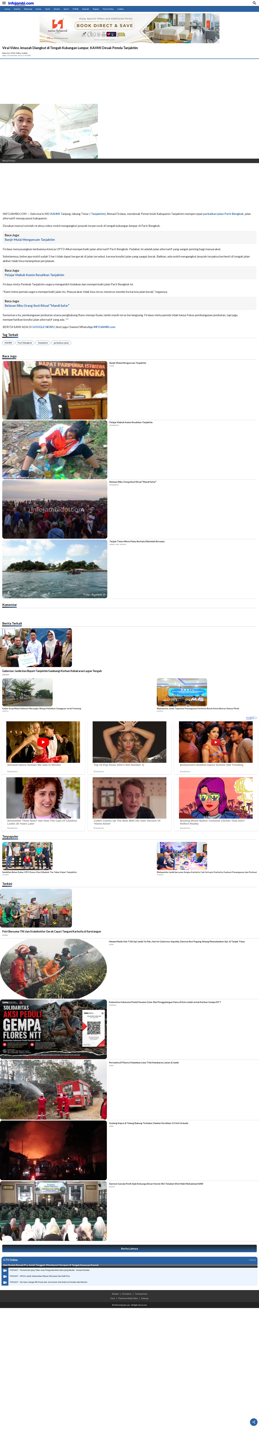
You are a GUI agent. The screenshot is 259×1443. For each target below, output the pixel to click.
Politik (76, 9)
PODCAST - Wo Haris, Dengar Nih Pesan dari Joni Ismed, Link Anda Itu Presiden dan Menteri (48, 1282)
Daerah (85, 9)
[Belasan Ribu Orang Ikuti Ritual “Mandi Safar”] (54, 509)
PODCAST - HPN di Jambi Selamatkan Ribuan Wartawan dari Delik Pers (40, 1276)
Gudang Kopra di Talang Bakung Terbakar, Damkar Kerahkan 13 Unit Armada (148, 1123)
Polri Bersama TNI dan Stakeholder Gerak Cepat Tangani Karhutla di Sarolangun (51, 931)
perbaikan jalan (61, 342)
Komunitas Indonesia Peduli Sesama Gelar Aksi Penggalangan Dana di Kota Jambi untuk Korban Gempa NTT (165, 1002)
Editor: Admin (22, 53)
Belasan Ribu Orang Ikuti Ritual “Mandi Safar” (37, 305)
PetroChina (108, 9)
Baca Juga (9, 356)
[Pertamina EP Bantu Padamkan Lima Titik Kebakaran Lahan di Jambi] (53, 1090)
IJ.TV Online (10, 1260)
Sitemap (145, 1298)
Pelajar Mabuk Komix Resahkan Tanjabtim (34, 275)
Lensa (7, 9)
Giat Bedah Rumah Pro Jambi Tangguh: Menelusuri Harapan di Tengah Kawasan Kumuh (51, 1264)
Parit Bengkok (25, 342)
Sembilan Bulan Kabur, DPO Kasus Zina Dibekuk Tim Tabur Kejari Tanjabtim (39, 872)
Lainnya (252, 1260)
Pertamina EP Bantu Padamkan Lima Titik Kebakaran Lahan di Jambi (144, 1062)
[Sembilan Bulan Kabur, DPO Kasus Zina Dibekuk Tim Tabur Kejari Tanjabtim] (78, 856)
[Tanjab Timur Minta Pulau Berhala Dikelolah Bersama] (54, 569)
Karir (112, 1298)
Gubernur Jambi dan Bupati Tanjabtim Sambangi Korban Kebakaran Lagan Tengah (52, 671)
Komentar (9, 604)
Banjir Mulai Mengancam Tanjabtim (30, 239)
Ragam (96, 9)
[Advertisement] (129, 81)
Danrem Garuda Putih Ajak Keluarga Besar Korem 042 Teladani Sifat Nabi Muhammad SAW (156, 1183)
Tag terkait (10, 335)
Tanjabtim (43, 342)
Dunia (38, 9)
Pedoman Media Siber (128, 1298)
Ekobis (57, 9)
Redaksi (115, 1294)
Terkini (7, 883)
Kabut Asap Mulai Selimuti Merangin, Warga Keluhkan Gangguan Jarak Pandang (41, 708)
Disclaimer (126, 1294)
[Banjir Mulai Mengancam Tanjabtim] (54, 390)
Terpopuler (10, 836)
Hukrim (17, 9)
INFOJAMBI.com (104, 327)
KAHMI (8, 342)
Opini (47, 9)
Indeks (120, 9)
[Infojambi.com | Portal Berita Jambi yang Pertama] (21, 3)
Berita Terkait (12, 623)
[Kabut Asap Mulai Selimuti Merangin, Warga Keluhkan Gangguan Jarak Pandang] (78, 692)
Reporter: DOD (8, 53)
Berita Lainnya (129, 1248)
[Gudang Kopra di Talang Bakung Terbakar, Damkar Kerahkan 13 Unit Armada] (53, 1150)
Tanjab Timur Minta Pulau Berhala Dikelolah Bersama (137, 541)
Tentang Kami (141, 1294)
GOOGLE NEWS (43, 327)
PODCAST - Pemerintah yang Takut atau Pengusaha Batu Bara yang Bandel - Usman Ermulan (49, 1270)
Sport (66, 9)
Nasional (28, 9)
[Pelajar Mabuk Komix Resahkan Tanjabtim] (54, 449)
